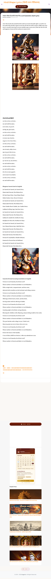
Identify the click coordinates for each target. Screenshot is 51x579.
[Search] (41, 4)
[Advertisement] (25, 106)
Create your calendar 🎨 (25, 480)
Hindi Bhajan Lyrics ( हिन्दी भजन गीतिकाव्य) (22, 2)
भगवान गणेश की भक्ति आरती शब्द (27, 369)
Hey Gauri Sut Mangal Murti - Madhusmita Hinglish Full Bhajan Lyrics (24, 546)
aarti (4, 367)
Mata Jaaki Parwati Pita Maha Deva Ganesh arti (22, 367)
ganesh (8, 367)
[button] (3, 20)
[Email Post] (3, 366)
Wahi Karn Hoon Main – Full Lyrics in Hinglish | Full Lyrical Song (23, 500)
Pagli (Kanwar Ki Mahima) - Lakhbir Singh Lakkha (20, 531)
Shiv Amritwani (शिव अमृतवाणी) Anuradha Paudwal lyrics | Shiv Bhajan (24, 561)
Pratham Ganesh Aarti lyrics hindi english (12, 369)
